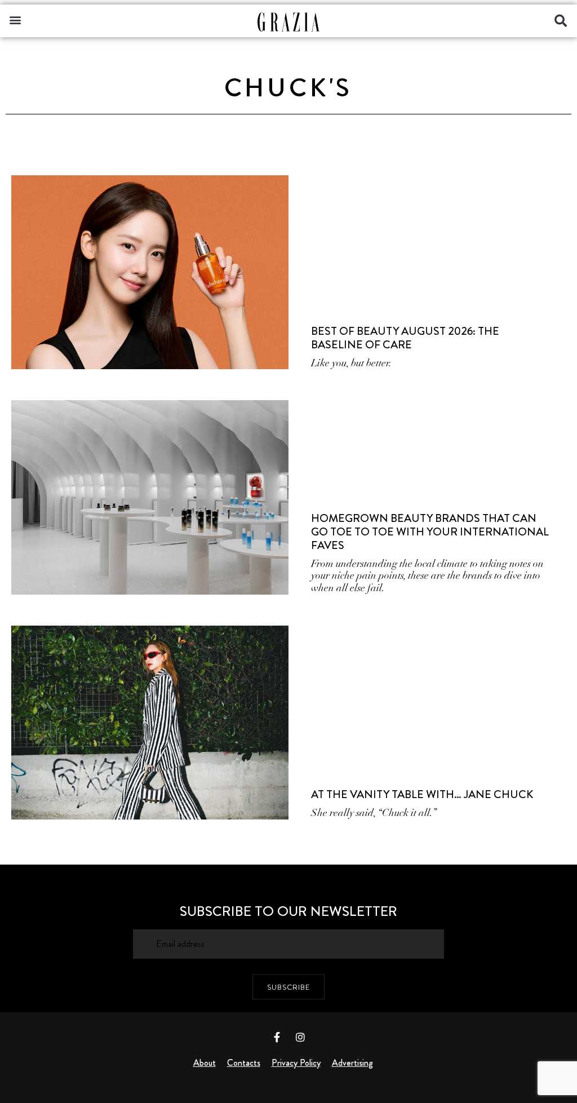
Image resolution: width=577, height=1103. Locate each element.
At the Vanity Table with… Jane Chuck (422, 794)
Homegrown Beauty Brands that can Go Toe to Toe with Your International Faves (430, 531)
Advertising (352, 1062)
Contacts (243, 1062)
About (204, 1062)
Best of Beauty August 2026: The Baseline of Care (405, 338)
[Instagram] (300, 1037)
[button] (15, 19)
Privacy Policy (296, 1062)
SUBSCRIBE (288, 986)
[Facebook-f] (277, 1037)
